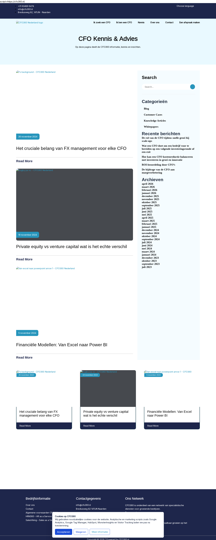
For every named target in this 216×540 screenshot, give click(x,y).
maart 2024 (148, 251)
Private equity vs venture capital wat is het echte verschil (71, 246)
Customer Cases (153, 114)
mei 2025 (147, 214)
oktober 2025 (149, 202)
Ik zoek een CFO (101, 22)
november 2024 (150, 233)
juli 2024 (147, 242)
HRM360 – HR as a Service (39, 516)
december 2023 (150, 257)
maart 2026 (148, 186)
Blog (146, 108)
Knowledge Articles (155, 120)
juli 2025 (147, 208)
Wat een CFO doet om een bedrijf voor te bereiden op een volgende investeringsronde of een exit (168, 148)
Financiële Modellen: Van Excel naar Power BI (61, 344)
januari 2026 (149, 193)
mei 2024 (147, 248)
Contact (169, 22)
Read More (24, 161)
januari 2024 (149, 254)
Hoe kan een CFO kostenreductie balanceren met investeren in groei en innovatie (167, 158)
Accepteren (63, 531)
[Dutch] (195, 6)
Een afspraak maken (189, 22)
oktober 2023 (149, 260)
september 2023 (151, 263)
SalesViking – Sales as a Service (41, 520)
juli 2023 (147, 267)
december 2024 (150, 230)
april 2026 (147, 183)
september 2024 (151, 239)
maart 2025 (148, 220)
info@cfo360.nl (83, 505)
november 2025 (150, 199)
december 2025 (150, 196)
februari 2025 (149, 223)
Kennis (141, 22)
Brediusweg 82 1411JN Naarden (91, 509)
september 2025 (151, 205)
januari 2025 (149, 226)
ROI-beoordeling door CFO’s (158, 164)
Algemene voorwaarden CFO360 (42, 512)
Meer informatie (100, 531)
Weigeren (81, 531)
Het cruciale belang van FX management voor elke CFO (71, 148)
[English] (198, 6)
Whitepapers (151, 126)
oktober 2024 (149, 236)
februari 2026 (149, 189)
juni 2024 (147, 245)
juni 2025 (147, 211)
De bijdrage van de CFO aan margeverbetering (158, 171)
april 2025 (147, 217)
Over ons (154, 22)
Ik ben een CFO (124, 22)
